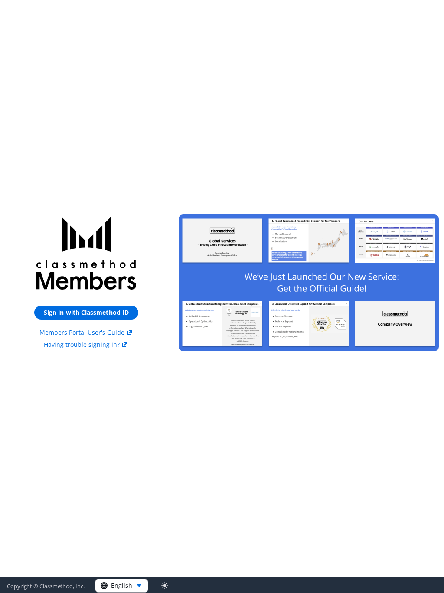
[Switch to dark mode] (165, 586)
